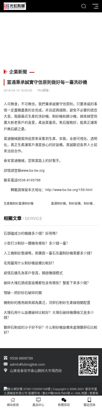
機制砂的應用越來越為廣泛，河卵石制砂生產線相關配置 (47, 302)
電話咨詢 (89, 405)
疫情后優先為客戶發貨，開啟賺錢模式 (33, 272)
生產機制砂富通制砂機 (18, 203)
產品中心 (38, 405)
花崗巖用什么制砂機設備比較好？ (30, 262)
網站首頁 (13, 405)
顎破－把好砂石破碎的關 (23, 292)
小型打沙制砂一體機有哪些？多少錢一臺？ (37, 242)
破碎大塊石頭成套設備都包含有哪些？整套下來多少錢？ (47, 282)
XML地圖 (81, 393)
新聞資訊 (64, 405)
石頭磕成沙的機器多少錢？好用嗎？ (31, 233)
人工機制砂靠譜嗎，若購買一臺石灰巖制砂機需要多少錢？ (49, 252)
